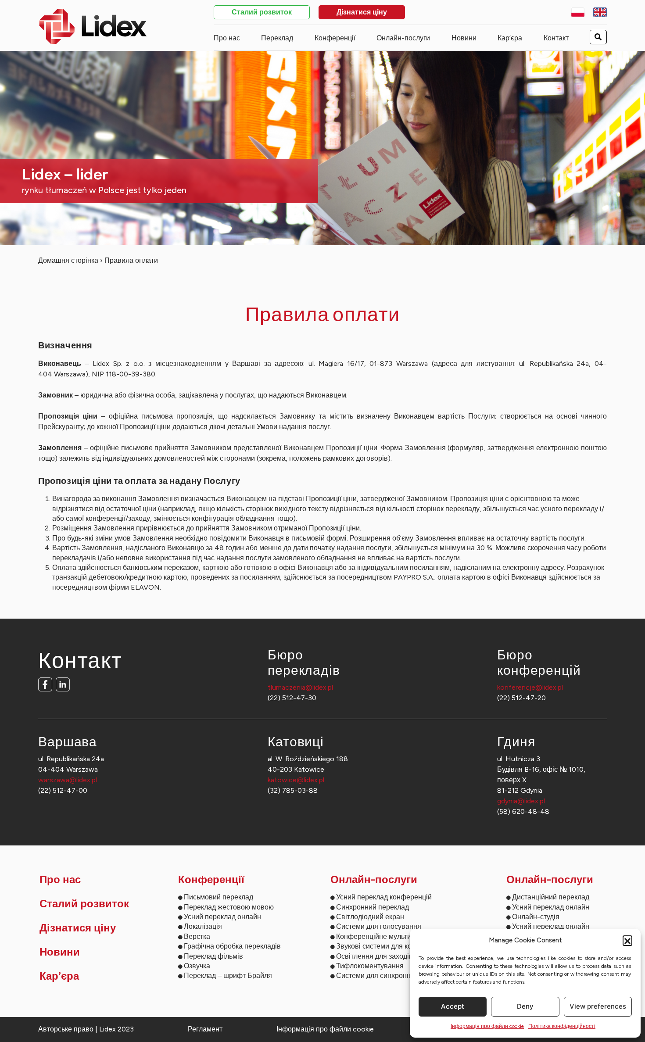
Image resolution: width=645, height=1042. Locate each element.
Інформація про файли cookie (487, 1026)
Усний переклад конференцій (384, 897)
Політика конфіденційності (561, 1026)
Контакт (556, 38)
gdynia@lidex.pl (521, 801)
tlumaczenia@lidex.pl (300, 687)
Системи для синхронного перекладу (396, 975)
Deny (525, 1006)
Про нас (227, 38)
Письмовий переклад (218, 897)
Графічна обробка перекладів (232, 946)
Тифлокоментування (370, 966)
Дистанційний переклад (550, 897)
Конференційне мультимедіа (383, 936)
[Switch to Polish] (578, 12)
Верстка (197, 936)
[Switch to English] (600, 12)
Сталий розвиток (262, 13)
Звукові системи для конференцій (391, 946)
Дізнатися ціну (362, 13)
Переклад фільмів (213, 956)
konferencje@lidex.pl (530, 687)
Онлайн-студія (535, 917)
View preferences (598, 1006)
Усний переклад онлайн (222, 917)
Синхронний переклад (372, 907)
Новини (464, 38)
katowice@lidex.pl (296, 780)
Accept (452, 1006)
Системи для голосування (378, 926)
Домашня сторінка (68, 260)
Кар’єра (510, 38)
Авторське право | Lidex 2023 (86, 1029)
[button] (627, 940)
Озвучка (197, 966)
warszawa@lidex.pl (67, 780)
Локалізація (203, 926)
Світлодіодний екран (370, 917)
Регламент (205, 1029)
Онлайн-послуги (403, 38)
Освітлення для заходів (374, 956)
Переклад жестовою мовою (229, 907)
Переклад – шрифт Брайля (228, 975)
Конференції (335, 38)
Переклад (277, 38)
